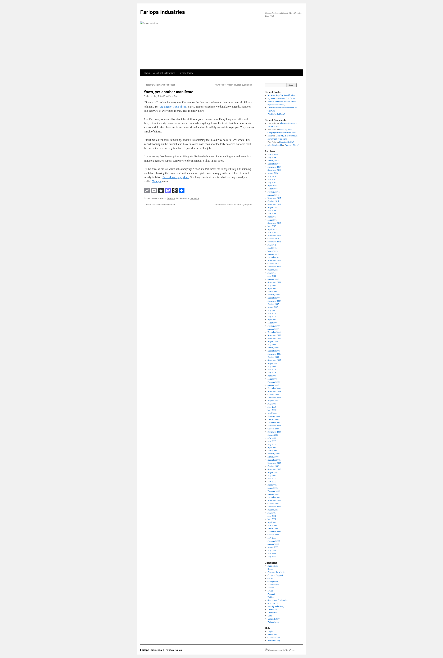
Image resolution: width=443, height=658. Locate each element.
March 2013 (273, 232)
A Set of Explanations (164, 72)
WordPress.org (274, 640)
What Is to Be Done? (276, 113)
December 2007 (274, 297)
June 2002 (272, 478)
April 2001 (272, 522)
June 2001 (272, 515)
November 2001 (274, 500)
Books (270, 568)
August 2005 (273, 363)
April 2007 (272, 319)
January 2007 (273, 328)
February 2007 (274, 325)
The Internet (272, 612)
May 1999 (272, 556)
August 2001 (273, 509)
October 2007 (273, 304)
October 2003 (273, 428)
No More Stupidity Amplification (281, 95)
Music (270, 590)
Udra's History (274, 618)
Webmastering (273, 621)
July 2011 (272, 272)
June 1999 (272, 553)
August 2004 (273, 400)
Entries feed (272, 634)
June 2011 (272, 275)
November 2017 (274, 166)
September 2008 (274, 282)
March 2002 (273, 487)
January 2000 (273, 544)
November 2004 (274, 391)
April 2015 (272, 216)
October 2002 (273, 466)
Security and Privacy (276, 606)
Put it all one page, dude (175, 177)
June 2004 (272, 406)
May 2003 (272, 444)
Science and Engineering (278, 600)
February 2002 (274, 491)
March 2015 (273, 219)
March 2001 (273, 525)
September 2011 (274, 266)
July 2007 (272, 310)
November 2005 (274, 353)
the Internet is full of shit (173, 106)
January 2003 (273, 456)
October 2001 (273, 503)
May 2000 (272, 537)
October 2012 (273, 238)
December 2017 (274, 163)
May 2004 (272, 409)
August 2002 (273, 472)
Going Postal (273, 581)
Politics (271, 596)
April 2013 (272, 229)
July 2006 (272, 344)
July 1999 (272, 550)
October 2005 (273, 356)
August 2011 (273, 269)
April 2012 (272, 247)
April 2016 (272, 185)
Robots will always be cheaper (159, 84)
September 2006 (274, 338)
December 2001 (274, 497)
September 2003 (274, 431)
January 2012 (273, 254)
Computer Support (275, 575)
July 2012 (272, 244)
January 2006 (273, 347)
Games (270, 578)
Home (147, 72)
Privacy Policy (186, 72)
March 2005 (273, 378)
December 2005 (274, 350)
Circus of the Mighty (276, 572)
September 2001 (274, 506)
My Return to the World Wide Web (282, 98)
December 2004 (274, 388)
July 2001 (272, 512)
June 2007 (272, 313)
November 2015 (274, 198)
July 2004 (272, 403)
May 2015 (272, 213)
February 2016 (274, 191)
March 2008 (273, 291)
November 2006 (274, 335)
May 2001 (272, 519)
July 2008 (272, 285)
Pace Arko (173, 96)
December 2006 (274, 332)
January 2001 (273, 528)
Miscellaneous (273, 584)
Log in (270, 631)
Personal (171, 198)
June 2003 (272, 441)
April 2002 (272, 484)
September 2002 (274, 469)
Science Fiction (274, 603)
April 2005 (272, 375)
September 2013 (274, 222)
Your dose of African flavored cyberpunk (234, 84)
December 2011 (274, 257)
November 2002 (274, 462)
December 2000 (274, 531)
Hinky (270, 135)
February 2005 (274, 381)
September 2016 (274, 169)
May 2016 (272, 182)
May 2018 (272, 157)
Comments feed (274, 637)
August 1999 (273, 547)
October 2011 (273, 263)
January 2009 (273, 279)
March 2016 (273, 188)
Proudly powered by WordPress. (281, 649)
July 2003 (272, 438)
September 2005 (274, 360)
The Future (272, 609)
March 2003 (273, 450)
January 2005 (273, 385)
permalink (194, 198)
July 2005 (272, 366)
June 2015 (272, 210)
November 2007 (274, 300)
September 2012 (274, 241)
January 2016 (273, 194)
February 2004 (274, 416)
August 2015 (273, 207)
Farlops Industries (162, 11)
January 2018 (273, 160)
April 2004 (272, 413)
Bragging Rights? (286, 141)
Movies (271, 587)
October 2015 (273, 201)
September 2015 (274, 204)
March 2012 (273, 251)
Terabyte (156, 181)
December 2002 (274, 459)
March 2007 (273, 322)
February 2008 (274, 294)
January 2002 (273, 494)
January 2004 (273, 419)
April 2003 (272, 447)
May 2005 (272, 372)
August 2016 (273, 173)
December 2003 (274, 422)
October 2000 (273, 534)
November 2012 (274, 235)
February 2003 (274, 453)
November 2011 (274, 260)
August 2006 (273, 341)
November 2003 (274, 425)
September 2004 (274, 397)
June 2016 (272, 179)
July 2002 (272, 475)
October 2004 (273, 394)
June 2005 (272, 369)
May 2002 (272, 481)
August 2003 (273, 434)
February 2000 (274, 540)
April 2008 (272, 288)
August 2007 (273, 307)
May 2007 (272, 316)
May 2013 (272, 226)
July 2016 (272, 176)
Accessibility (273, 565)
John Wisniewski (275, 145)
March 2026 (273, 154)
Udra (270, 615)
